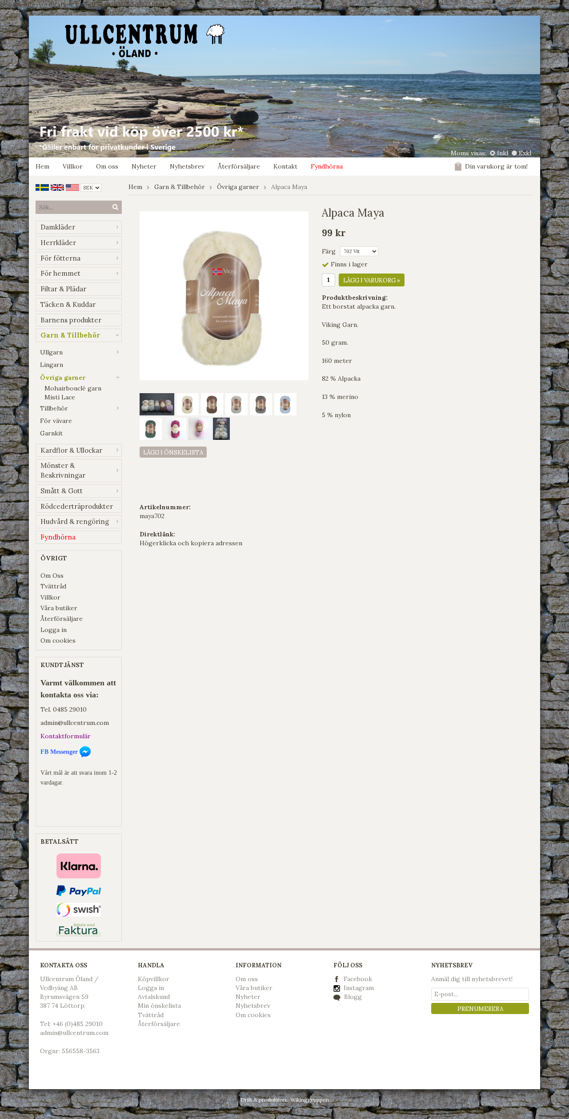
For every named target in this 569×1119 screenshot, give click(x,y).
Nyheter (144, 166)
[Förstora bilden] (224, 295)
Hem (42, 166)
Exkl (525, 153)
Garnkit (51, 433)
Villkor (73, 166)
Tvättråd (53, 586)
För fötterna (60, 258)
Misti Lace (59, 397)
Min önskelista (159, 1006)
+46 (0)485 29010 (77, 1024)
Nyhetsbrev (187, 166)
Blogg (352, 997)
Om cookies (58, 640)
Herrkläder (58, 242)
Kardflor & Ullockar (71, 450)
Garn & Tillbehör (70, 335)
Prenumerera (480, 1009)
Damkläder (57, 227)
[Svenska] (42, 187)
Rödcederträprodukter (76, 506)
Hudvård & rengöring (74, 521)
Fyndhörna (327, 166)
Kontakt (285, 166)
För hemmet (60, 273)
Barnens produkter (70, 320)
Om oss (107, 166)
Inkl (502, 153)
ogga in (153, 988)
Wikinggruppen (309, 1099)
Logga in (53, 630)
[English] (57, 187)
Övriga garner (62, 378)
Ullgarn (51, 352)
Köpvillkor (153, 979)
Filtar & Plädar (63, 289)
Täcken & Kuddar (68, 304)
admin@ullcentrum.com (74, 723)
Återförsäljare (239, 166)
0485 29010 (70, 709)
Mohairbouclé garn (72, 388)
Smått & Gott (61, 491)
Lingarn (51, 365)
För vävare (56, 421)
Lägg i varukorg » (371, 280)
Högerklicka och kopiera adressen (191, 543)
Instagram (358, 988)
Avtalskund (154, 997)
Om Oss (52, 576)
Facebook (358, 979)
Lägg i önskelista (173, 452)
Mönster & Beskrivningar (62, 470)
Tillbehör (54, 408)
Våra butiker (58, 608)
